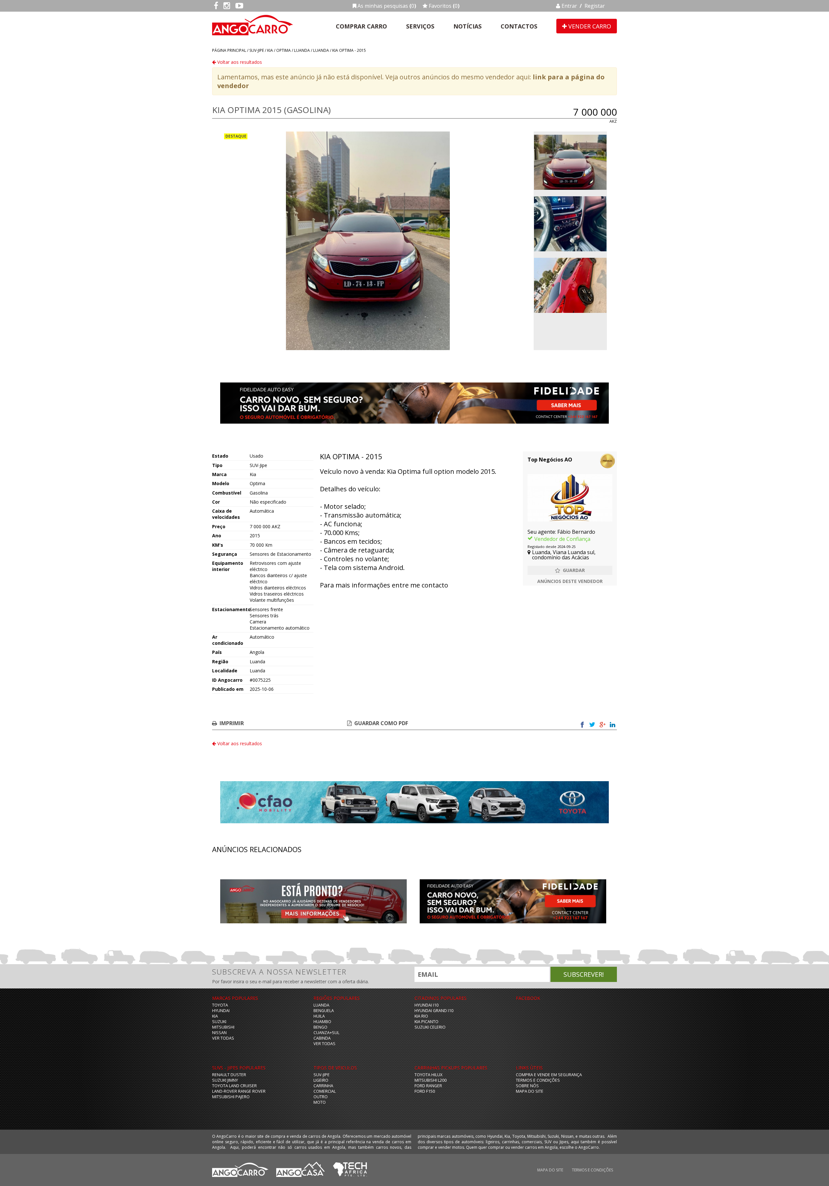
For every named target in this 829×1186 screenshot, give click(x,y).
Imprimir (232, 723)
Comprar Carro (361, 26)
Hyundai (221, 1010)
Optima (283, 50)
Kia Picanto (426, 1021)
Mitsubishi (223, 1027)
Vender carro (589, 26)
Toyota (220, 1005)
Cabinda (322, 1038)
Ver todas (223, 1038)
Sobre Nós (527, 1086)
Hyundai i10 (426, 1005)
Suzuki (219, 1021)
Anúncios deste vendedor (570, 581)
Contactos (519, 26)
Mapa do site (529, 1091)
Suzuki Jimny (225, 1080)
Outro (320, 1097)
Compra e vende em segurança (549, 1075)
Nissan (219, 1032)
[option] (368, 240)
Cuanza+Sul (326, 1032)
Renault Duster (229, 1075)
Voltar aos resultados (239, 62)
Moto (319, 1102)
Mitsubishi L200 (430, 1080)
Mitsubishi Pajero (231, 1097)
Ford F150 (424, 1091)
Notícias (467, 26)
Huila (319, 1016)
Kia (270, 50)
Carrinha (323, 1086)
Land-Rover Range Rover (239, 1091)
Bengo (320, 1027)
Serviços (420, 26)
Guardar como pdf (381, 723)
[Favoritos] (570, 570)
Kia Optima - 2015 (349, 50)
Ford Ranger (428, 1086)
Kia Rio (421, 1016)
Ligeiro (320, 1080)
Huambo (322, 1021)
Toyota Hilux (428, 1075)
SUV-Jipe (256, 50)
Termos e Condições (538, 1080)
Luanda (302, 50)
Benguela (323, 1010)
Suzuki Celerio (430, 1027)
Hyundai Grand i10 (433, 1010)
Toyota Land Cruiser (234, 1086)
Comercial (324, 1091)
